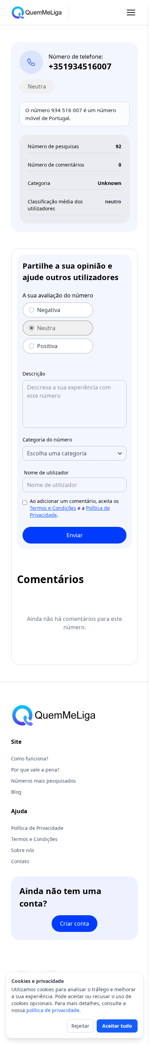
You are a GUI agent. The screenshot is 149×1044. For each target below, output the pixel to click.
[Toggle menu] (131, 12)
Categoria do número (47, 439)
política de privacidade (52, 1010)
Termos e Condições (53, 508)
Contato (20, 861)
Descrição (34, 373)
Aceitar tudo (117, 1025)
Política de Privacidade (37, 828)
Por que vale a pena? (35, 769)
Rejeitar (80, 1025)
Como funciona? (29, 758)
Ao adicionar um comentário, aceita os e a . (74, 508)
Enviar (75, 535)
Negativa (48, 310)
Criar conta (74, 923)
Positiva (47, 346)
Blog (16, 792)
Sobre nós (22, 850)
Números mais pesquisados (43, 780)
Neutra (46, 328)
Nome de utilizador (46, 472)
